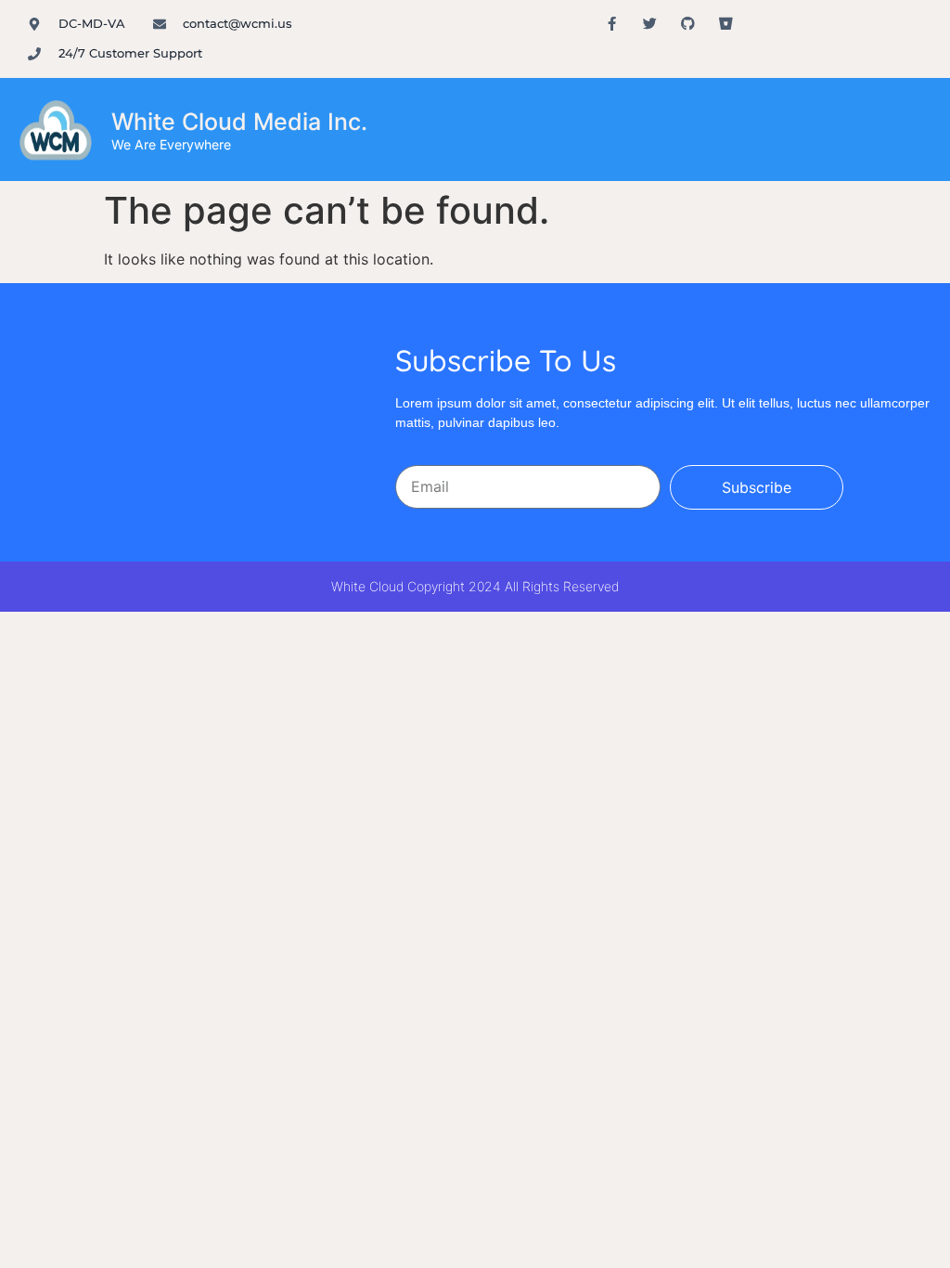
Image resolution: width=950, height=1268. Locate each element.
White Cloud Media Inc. (239, 122)
